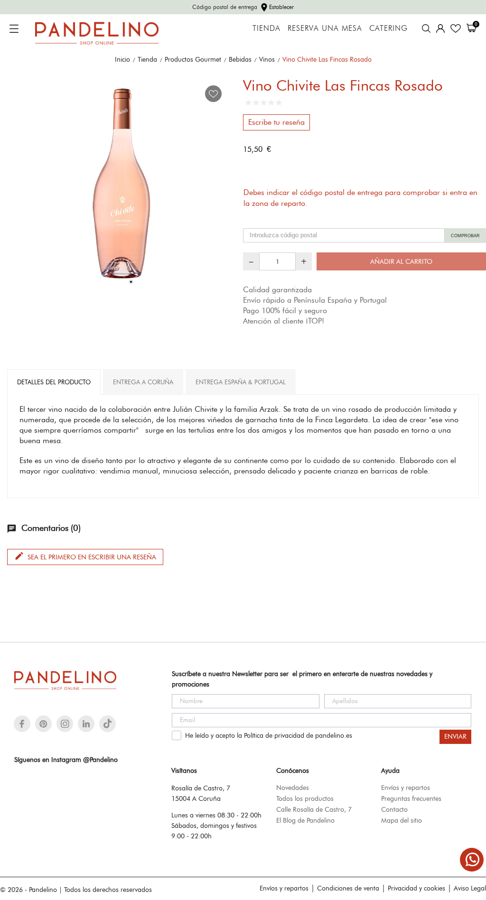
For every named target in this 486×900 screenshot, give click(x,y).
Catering (388, 28)
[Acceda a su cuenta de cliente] (440, 28)
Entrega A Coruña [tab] (143, 382)
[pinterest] (43, 724)
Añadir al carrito (401, 261)
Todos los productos (305, 798)
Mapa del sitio (401, 820)
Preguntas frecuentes (411, 798)
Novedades (292, 787)
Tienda (266, 28)
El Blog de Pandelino (305, 820)
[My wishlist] (455, 28)
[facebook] (22, 724)
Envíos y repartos (405, 787)
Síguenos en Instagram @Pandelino (66, 759)
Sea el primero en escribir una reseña (85, 556)
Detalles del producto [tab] (54, 382)
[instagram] (65, 724)
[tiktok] (107, 723)
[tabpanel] (121, 183)
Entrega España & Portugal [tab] (241, 382)
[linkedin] (86, 723)
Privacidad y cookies (416, 888)
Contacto (394, 809)
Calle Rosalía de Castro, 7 (314, 809)
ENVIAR (455, 737)
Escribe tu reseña (276, 122)
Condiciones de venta (348, 888)
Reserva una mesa (325, 28)
